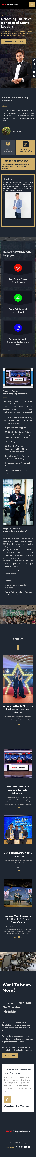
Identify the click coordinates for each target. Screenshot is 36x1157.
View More (18, 725)
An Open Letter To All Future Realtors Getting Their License (18, 709)
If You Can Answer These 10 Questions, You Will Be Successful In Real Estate (18, 855)
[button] (32, 4)
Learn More (10, 1056)
